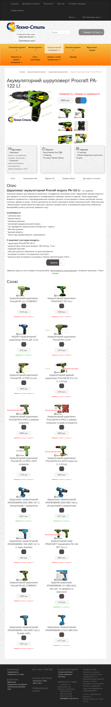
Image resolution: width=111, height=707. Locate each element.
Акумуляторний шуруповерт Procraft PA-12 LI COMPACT (24, 300)
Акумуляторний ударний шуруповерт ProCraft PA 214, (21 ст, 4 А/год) (61, 378)
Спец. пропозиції (35, 58)
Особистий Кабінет (65, 672)
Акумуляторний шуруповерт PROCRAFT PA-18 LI (62, 300)
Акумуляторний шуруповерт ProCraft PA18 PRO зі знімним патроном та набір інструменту (61, 419)
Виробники (11, 682)
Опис (13, 178)
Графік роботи (17, 10)
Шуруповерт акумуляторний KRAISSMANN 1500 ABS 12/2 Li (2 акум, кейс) (24, 630)
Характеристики (30, 178)
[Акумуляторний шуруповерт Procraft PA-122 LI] (30, 106)
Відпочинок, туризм (92, 48)
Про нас (61, 3)
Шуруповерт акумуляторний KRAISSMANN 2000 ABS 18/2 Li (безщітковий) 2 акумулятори (62, 502)
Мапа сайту (37, 683)
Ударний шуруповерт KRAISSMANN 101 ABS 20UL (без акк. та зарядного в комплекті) (61, 587)
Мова (71, 17)
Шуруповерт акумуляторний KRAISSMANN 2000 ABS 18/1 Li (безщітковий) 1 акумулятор (24, 502)
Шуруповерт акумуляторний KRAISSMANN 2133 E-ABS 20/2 (62, 628)
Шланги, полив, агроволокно (54, 58)
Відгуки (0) (49, 178)
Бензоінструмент (73, 47)
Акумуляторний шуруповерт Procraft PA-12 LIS (62, 338)
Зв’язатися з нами (40, 680)
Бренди (73, 56)
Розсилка (61, 676)
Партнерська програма (16, 686)
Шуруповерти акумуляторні (64, 270)
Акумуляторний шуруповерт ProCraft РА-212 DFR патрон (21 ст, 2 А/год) (62, 461)
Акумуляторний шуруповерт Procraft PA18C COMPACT (24, 584)
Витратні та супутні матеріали (16, 59)
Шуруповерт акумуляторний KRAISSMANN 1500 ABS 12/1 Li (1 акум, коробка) (24, 544)
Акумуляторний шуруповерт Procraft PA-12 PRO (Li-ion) (24, 376)
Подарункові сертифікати (17, 684)
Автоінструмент (35, 47)
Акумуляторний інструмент (54, 48)
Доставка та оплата (31, 3)
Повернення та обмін (15, 674)
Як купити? (48, 3)
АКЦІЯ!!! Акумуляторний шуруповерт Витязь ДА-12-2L (23, 338)
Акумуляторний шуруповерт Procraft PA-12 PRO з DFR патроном (24, 461)
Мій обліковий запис (91, 17)
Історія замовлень (65, 674)
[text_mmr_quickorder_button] (84, 100)
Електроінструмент (17, 47)
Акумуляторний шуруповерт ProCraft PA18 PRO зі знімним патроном (24, 419)
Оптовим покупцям (77, 3)
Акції (9, 689)
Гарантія (14, 3)
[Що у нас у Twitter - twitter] (33, 673)
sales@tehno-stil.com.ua (69, 698)
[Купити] (78, 100)
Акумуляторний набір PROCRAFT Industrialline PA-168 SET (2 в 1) (61, 544)
